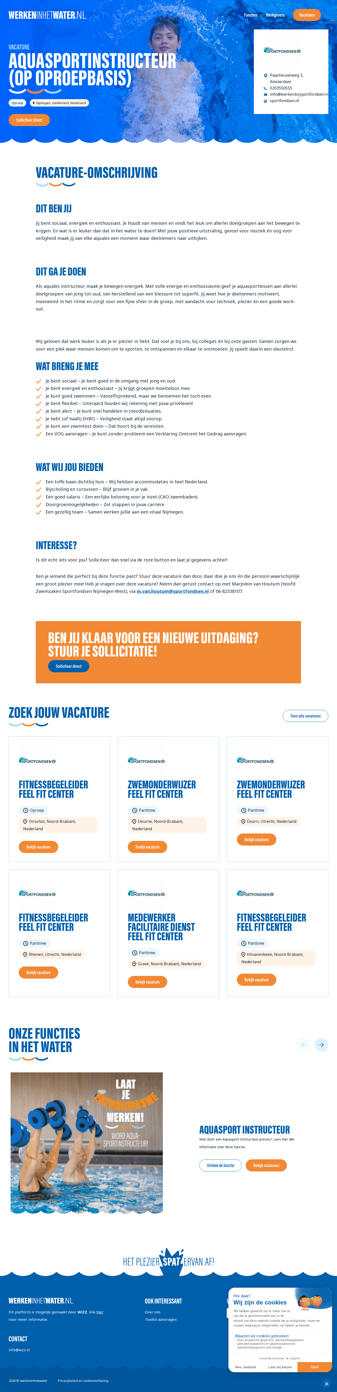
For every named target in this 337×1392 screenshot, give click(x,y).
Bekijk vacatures (266, 1165)
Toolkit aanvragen (161, 1319)
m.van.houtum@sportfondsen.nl (173, 591)
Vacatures (307, 15)
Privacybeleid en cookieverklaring (83, 1380)
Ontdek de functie (220, 1165)
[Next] (321, 1045)
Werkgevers (275, 15)
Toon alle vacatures (305, 716)
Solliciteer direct (29, 120)
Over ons (153, 1311)
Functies (250, 15)
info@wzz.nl (19, 1349)
